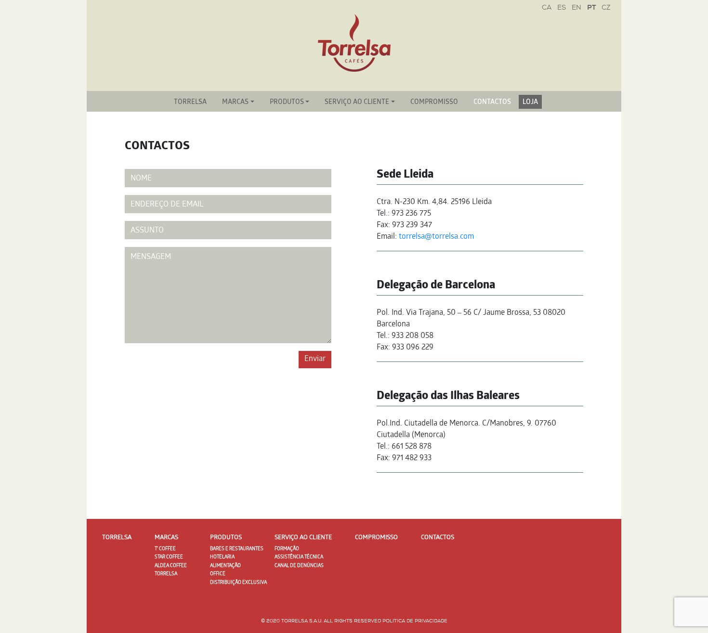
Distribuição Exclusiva (238, 583)
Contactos (492, 102)
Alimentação (225, 566)
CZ (606, 8)
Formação (287, 549)
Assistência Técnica (299, 557)
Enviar (315, 359)
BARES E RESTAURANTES (236, 549)
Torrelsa (190, 102)
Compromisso (434, 102)
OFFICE (217, 574)
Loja (530, 102)
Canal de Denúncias (299, 566)
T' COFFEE (165, 549)
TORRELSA (166, 574)
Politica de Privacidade (414, 621)
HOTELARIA (222, 557)
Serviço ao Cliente (357, 102)
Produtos (287, 102)
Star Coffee (169, 557)
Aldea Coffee (171, 566)
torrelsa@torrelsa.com (436, 237)
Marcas (235, 102)
